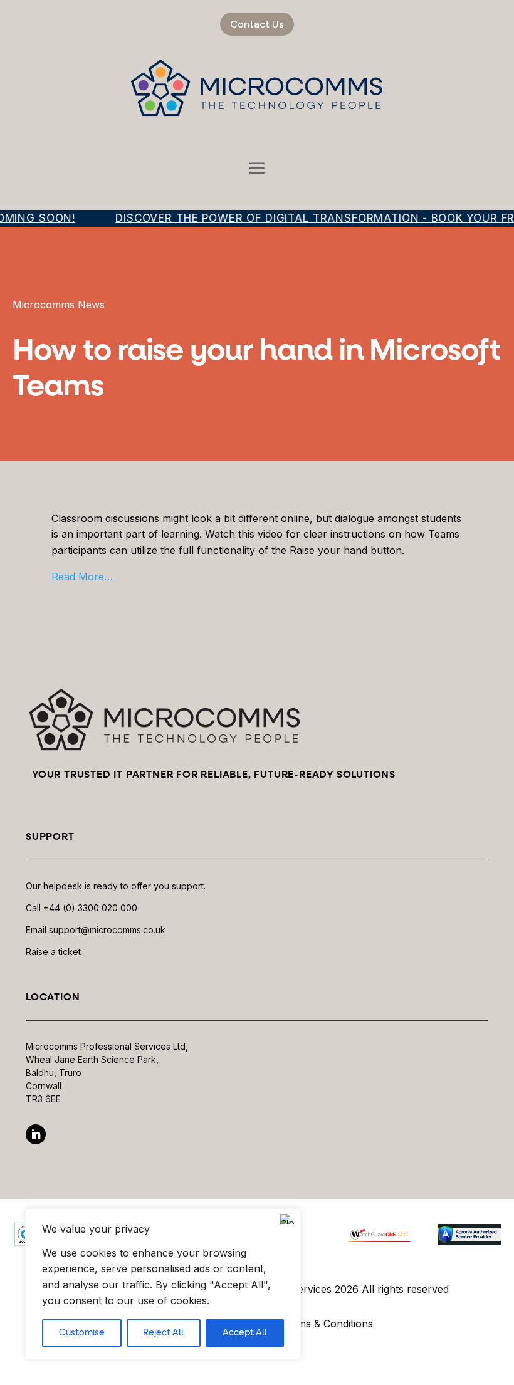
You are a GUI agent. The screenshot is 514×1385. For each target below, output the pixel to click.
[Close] (287, 1218)
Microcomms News (59, 304)
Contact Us (257, 24)
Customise (82, 1333)
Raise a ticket (53, 951)
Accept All (245, 1333)
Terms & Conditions (327, 1323)
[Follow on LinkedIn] (36, 1134)
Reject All (163, 1333)
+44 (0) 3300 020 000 (90, 907)
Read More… (82, 576)
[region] (163, 1284)
